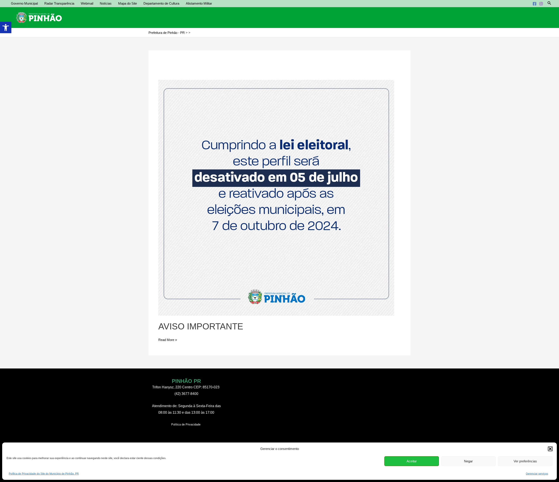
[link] (5, 27)
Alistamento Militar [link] (199, 3)
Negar (468, 461)
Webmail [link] (87, 3)
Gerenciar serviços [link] (537, 473)
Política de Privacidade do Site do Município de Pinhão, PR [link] (44, 473)
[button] (550, 449)
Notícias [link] (106, 3)
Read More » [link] (167, 340)
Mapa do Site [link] (127, 3)
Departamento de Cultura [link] (161, 3)
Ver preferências (525, 461)
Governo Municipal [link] (24, 3)
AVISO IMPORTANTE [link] (200, 326)
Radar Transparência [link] (59, 3)
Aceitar (412, 461)
